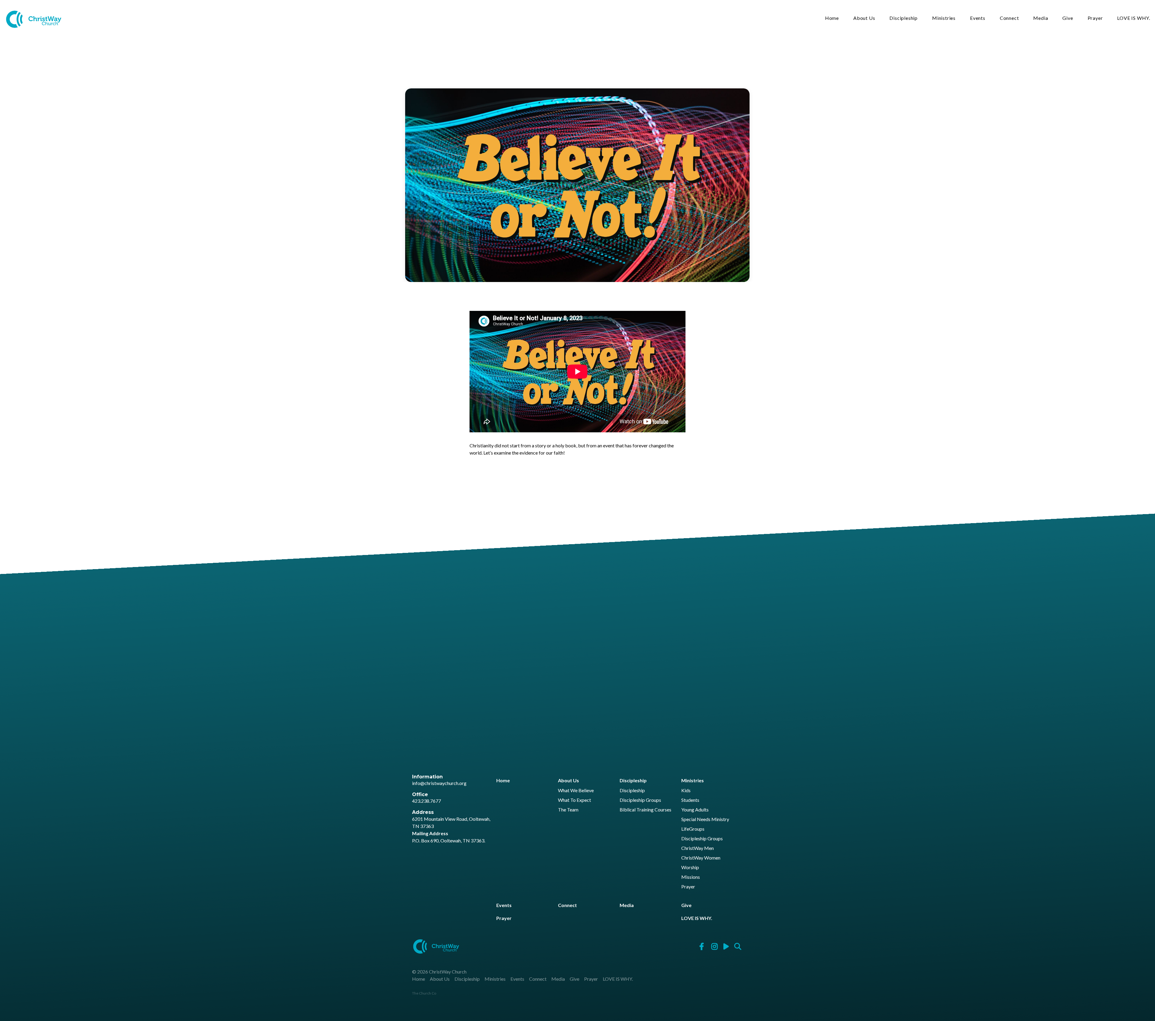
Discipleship (903, 18)
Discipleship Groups (640, 800)
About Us (864, 18)
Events (977, 18)
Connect (1009, 18)
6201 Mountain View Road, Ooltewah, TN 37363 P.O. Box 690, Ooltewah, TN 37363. (451, 829)
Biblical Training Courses (645, 809)
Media (1040, 18)
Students (690, 800)
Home (832, 18)
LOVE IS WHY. (1133, 18)
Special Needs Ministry (705, 819)
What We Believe (576, 790)
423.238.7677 (426, 801)
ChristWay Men (697, 848)
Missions (690, 877)
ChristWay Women (700, 857)
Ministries (944, 18)
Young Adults (695, 809)
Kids (686, 790)
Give (1067, 18)
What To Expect (574, 800)
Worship (690, 867)
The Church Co (424, 993)
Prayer (1095, 18)
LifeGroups (692, 829)
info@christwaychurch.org (439, 783)
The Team (568, 809)
